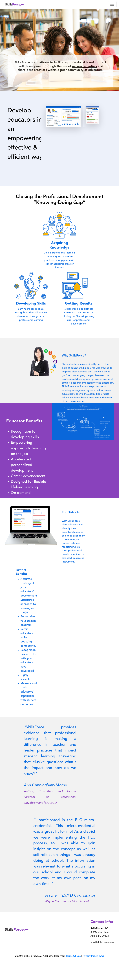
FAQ (101, 956)
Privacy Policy (90, 956)
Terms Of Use (73, 956)
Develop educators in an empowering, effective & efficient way (25, 134)
